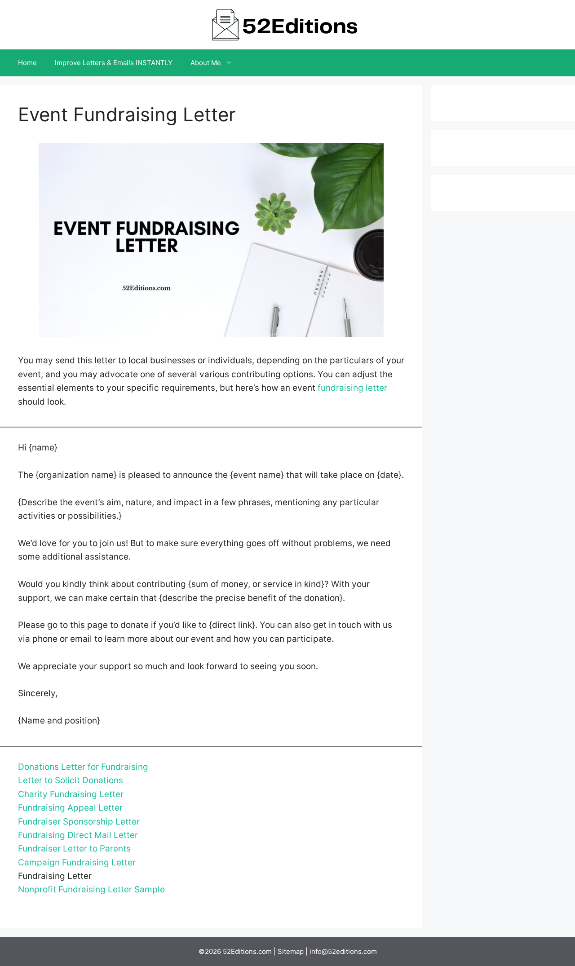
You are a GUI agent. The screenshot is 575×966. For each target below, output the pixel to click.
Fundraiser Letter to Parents (74, 848)
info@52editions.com (343, 951)
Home (27, 62)
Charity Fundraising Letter (71, 794)
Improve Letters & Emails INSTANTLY (113, 62)
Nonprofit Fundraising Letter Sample (91, 889)
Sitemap (291, 951)
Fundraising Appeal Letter (70, 808)
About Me (205, 62)
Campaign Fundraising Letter (77, 862)
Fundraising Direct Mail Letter (78, 835)
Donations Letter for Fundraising (83, 767)
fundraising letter (352, 388)
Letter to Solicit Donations (70, 780)
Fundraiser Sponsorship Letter (79, 821)
